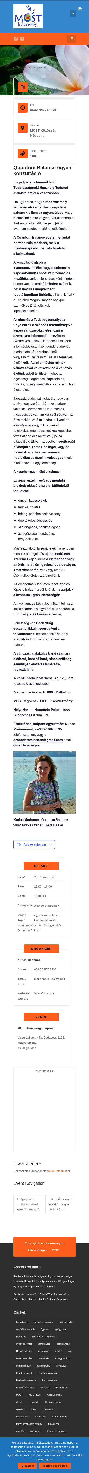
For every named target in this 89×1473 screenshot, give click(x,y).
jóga (70, 1351)
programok (33, 1402)
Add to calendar (35, 844)
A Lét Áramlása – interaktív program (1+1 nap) (60, 1204)
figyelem (45, 1329)
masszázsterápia (25, 1387)
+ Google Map (27, 1048)
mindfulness (61, 1387)
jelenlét (58, 1351)
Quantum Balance (29, 930)
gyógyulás (60, 1329)
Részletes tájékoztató (55, 1465)
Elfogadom (28, 1465)
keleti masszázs (24, 1358)
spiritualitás (48, 1409)
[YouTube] (22, 38)
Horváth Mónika (24, 1351)
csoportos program (43, 1322)
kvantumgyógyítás (29, 925)
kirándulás (44, 1358)
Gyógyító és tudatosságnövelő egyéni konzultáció (28, 1204)
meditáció (44, 1387)
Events (23, 49)
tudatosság (53, 1424)
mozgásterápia (54, 1395)
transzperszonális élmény (29, 1424)
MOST (19, 1395)
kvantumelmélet (44, 920)
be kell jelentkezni (58, 1170)
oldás (19, 1402)
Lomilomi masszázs (26, 1380)
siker (33, 1409)
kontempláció (43, 1365)
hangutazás (44, 1344)
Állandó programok (46, 905)
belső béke (21, 1322)
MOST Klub (35, 1395)
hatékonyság (63, 1344)
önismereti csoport (56, 1431)
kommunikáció (23, 1365)
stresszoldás (22, 1416)
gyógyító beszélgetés (43, 1336)
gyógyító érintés (24, 1344)
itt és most (43, 1351)
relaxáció (20, 1409)
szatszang (40, 1416)
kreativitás (61, 1365)
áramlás (20, 1431)
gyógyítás (21, 1336)
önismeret (35, 1431)
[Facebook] (15, 38)
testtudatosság (59, 1416)
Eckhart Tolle (65, 1322)
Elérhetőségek (37, 1250)
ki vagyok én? (62, 1358)
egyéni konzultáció (46, 915)
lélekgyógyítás (52, 925)
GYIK (55, 1250)
